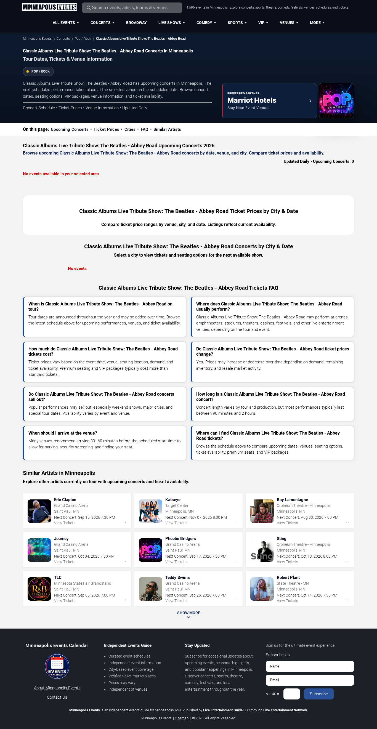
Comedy (204, 22)
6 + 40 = (272, 694)
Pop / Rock (83, 39)
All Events (64, 22)
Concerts (101, 22)
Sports (235, 22)
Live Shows (169, 22)
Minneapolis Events (37, 39)
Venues (287, 22)
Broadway (136, 22)
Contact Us (57, 697)
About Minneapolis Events (57, 687)
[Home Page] (49, 7)
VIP (261, 22)
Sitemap (182, 718)
